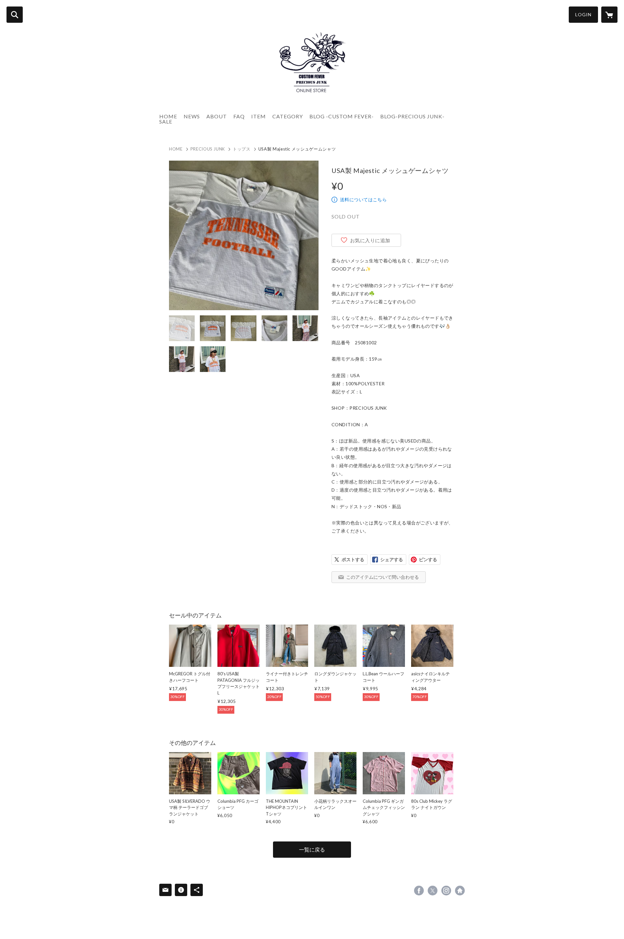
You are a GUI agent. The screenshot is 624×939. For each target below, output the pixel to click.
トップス (242, 149)
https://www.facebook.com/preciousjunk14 (419, 890)
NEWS (192, 116)
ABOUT (216, 116)
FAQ (239, 116)
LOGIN (583, 14)
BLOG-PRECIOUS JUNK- (412, 116)
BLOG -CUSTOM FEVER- (341, 116)
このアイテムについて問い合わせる (382, 577)
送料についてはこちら (363, 199)
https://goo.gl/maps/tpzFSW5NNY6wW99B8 (460, 890)
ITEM (258, 116)
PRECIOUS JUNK (207, 149)
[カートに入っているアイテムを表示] (609, 15)
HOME (168, 116)
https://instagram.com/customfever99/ (446, 890)
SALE (165, 121)
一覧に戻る (312, 849)
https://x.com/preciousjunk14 (432, 890)
